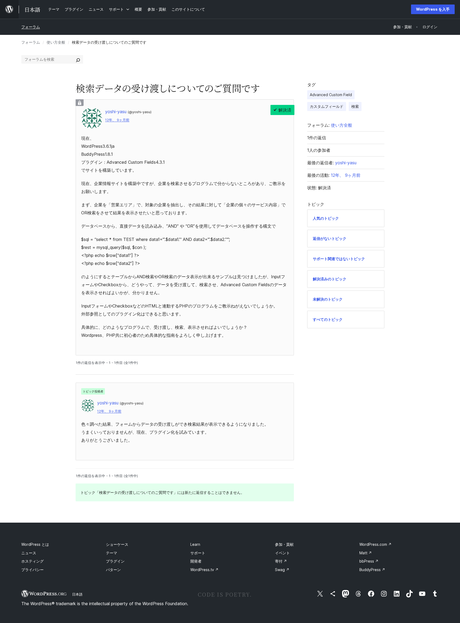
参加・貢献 (284, 544)
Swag (282, 569)
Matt (365, 553)
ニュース (28, 553)
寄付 (281, 561)
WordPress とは (35, 544)
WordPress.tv (204, 569)
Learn (195, 544)
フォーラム (30, 26)
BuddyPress (372, 569)
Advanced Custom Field (331, 94)
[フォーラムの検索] (78, 59)
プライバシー (32, 569)
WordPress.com (375, 544)
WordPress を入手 (433, 9)
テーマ (111, 553)
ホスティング (32, 561)
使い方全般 (56, 42)
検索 (355, 106)
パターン (113, 569)
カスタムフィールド (326, 106)
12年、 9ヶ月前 (117, 120)
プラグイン (115, 561)
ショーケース (117, 544)
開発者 (196, 561)
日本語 (77, 594)
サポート (197, 553)
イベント (282, 553)
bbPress (369, 561)
